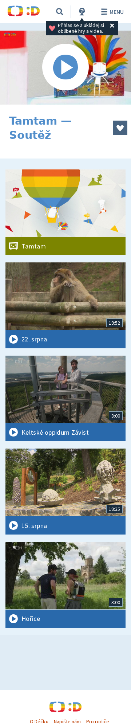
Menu (117, 11)
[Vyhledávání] (60, 11)
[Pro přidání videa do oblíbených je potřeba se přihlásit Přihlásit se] (120, 128)
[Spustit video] (65, 68)
